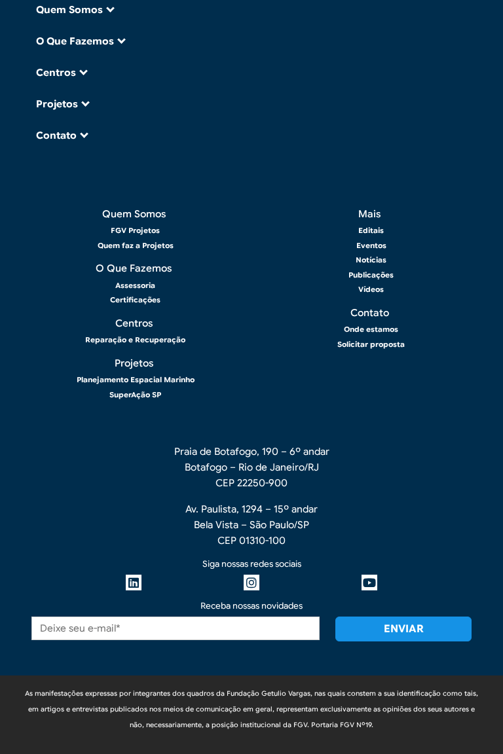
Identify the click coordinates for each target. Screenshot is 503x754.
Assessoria (135, 285)
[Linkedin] (133, 582)
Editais (371, 230)
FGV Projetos (135, 230)
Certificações (135, 299)
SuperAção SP (135, 394)
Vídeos (371, 289)
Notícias (371, 259)
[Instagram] (251, 582)
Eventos (371, 245)
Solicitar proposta (371, 344)
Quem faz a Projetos (136, 245)
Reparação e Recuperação (135, 339)
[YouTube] (369, 582)
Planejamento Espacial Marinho (136, 379)
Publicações (371, 274)
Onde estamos (371, 329)
